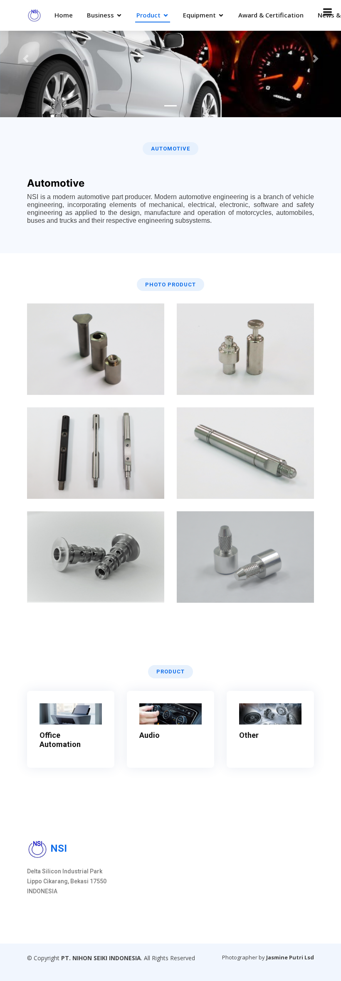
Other (249, 735)
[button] (25, 58)
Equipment (199, 15)
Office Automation (60, 740)
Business (100, 15)
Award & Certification (271, 15)
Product (148, 15)
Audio (149, 735)
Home (63, 15)
